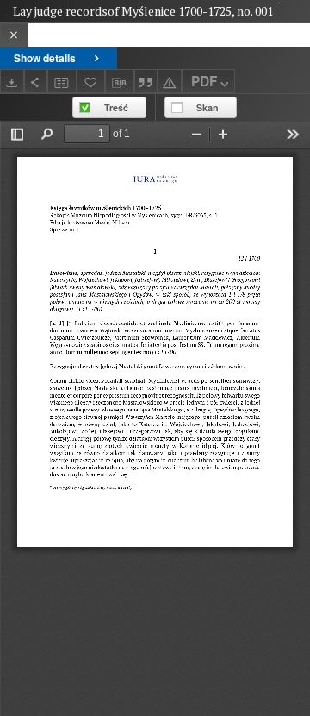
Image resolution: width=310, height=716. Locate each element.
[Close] (14, 35)
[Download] (12, 80)
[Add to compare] (62, 80)
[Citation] (146, 80)
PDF (204, 81)
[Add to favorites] (91, 80)
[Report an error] (170, 80)
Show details (45, 58)
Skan (207, 107)
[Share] (36, 80)
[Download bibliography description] (119, 81)
